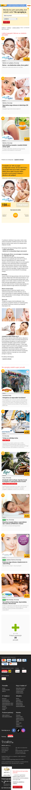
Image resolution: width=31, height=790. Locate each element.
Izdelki (17, 721)
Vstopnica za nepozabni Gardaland (13, 397)
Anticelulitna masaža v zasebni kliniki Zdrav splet (14, 145)
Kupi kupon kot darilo (15, 210)
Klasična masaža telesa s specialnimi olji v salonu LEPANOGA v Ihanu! (14, 522)
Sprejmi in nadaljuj (18, 787)
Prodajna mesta (19, 691)
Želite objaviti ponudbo (7, 716)
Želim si (4, 691)
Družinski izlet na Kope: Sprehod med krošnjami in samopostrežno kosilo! (14, 480)
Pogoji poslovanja (6, 701)
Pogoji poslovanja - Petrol (7, 703)
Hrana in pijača (19, 716)
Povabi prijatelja (19, 704)
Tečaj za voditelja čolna (10, 438)
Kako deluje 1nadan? (20, 688)
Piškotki (3, 709)
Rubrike (18, 712)
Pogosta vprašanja (20, 689)
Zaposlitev (18, 700)
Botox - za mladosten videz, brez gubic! (15, 65)
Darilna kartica (19, 703)
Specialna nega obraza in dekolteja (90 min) (15, 106)
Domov (3, 688)
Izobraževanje (19, 726)
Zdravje (17, 724)
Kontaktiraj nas (5, 700)
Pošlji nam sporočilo (8, 787)
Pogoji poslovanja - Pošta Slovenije (7, 705)
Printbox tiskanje (19, 692)
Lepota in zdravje (7, 359)
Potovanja (18, 715)
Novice (17, 698)
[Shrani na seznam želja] (27, 39)
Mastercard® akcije (20, 706)
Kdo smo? (4, 698)
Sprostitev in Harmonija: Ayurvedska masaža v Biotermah (14, 602)
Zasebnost (4, 707)
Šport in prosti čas (20, 719)
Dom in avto (18, 722)
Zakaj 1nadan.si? (6, 715)
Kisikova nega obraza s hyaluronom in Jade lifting (14, 562)
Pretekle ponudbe (6, 689)
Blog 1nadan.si (19, 701)
